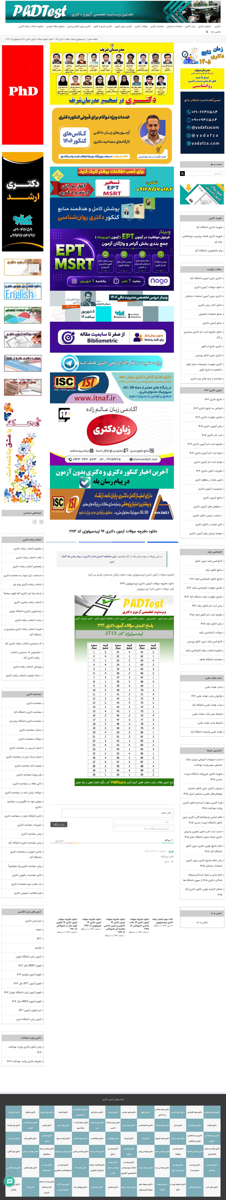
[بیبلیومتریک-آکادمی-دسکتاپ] (112, 323)
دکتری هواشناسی (97, 1138)
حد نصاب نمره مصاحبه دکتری (26, 884)
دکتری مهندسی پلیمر (145, 1151)
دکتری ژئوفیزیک (113, 1138)
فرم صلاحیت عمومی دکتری (28, 893)
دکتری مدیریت (113, 1112)
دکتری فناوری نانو (30, 1138)
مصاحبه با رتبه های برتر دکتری (206, 379)
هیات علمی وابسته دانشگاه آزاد (206, 732)
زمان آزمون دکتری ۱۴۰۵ (210, 426)
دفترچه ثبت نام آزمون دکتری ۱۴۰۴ (205, 444)
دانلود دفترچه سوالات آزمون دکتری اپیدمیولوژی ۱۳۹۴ (147, 584)
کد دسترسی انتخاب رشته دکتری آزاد (23, 644)
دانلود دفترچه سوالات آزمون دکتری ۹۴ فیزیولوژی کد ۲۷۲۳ (88, 922)
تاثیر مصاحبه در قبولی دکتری (27, 875)
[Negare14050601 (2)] (112, 292)
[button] (207, 32)
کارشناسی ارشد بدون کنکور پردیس (204, 642)
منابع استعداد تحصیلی (210, 314)
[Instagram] (41, 521)
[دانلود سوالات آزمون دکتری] (202, 186)
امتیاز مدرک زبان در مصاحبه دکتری (24, 757)
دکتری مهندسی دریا (162, 1167)
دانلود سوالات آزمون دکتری (208, 287)
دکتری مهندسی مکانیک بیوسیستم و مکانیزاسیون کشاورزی (128, 1168)
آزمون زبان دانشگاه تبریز (29, 1019)
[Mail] (34, 521)
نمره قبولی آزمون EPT (30, 1010)
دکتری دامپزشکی (14, 1112)
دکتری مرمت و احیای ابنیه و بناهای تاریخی (46, 1187)
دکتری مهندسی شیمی (80, 1151)
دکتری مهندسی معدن (162, 1151)
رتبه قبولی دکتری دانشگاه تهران (25, 611)
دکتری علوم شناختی (81, 1138)
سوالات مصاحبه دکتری (30, 739)
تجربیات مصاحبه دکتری (30, 825)
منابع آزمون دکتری (212, 323)
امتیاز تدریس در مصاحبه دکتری (25, 748)
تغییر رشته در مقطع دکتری (208, 480)
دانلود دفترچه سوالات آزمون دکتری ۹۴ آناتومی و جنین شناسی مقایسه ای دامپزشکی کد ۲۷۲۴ (112, 924)
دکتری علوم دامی (212, 1187)
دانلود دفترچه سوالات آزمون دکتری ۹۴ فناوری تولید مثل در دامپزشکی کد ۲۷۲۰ (63, 924)
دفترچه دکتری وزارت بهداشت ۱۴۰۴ (24, 1061)
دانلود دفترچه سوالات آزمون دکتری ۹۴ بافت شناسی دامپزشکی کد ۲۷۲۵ (138, 924)
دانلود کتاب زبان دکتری (210, 305)
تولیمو (38, 948)
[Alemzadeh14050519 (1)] (112, 405)
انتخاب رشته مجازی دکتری (28, 602)
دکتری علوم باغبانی (30, 1167)
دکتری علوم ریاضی (178, 1138)
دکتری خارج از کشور (211, 346)
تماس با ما (202, 922)
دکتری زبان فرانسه (13, 1125)
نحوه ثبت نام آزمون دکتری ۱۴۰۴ (205, 453)
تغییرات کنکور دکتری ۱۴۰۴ (209, 471)
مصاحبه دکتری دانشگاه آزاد (28, 712)
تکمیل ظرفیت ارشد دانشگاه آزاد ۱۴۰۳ (203, 597)
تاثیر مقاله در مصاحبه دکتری (27, 784)
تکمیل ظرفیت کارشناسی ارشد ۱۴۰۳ (204, 588)
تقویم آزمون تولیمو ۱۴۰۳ (29, 975)
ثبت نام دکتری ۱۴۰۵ (212, 435)
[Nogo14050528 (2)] (112, 230)
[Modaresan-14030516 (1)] (112, 44)
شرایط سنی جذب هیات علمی (207, 714)
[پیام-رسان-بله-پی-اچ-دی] (112, 467)
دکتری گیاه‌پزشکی (195, 1187)
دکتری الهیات (212, 1125)
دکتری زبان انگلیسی (14, 1167)
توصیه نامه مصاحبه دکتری (28, 766)
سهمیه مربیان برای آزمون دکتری (205, 533)
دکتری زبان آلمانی (14, 1151)
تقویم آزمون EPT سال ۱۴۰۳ (28, 983)
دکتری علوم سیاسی (129, 1112)
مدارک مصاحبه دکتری (30, 730)
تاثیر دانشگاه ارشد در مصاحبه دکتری (23, 816)
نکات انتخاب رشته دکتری (29, 558)
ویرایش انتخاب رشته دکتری (27, 667)
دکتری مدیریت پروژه (129, 1187)
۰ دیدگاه (157, 925)
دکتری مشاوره (30, 1112)
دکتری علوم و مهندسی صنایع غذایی (113, 1168)
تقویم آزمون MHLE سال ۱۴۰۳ (27, 1001)
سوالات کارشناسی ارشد (210, 633)
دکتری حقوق (145, 1112)
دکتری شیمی (46, 1125)
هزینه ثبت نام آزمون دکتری (208, 462)
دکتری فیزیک (129, 1138)
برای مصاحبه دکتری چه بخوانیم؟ (25, 866)
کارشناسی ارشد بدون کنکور (208, 561)
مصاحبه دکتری (34, 703)
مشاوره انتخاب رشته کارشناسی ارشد (204, 651)
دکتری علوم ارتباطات (162, 1125)
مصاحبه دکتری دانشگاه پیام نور (26, 721)
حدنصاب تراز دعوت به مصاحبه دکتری (23, 575)
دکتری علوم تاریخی (178, 1112)
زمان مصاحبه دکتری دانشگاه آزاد (25, 843)
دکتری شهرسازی (97, 1187)
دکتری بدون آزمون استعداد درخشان (203, 296)
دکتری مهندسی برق (63, 1138)
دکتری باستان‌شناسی (145, 1125)
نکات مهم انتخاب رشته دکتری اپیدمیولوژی (162, 921)
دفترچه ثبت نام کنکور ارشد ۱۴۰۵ (206, 615)
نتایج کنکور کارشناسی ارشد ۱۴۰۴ (206, 579)
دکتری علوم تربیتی (46, 1112)
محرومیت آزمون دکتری (210, 489)
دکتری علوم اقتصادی (195, 1112)
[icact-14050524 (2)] (112, 490)
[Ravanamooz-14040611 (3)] (112, 199)
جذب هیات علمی (213, 687)
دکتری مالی (178, 1125)
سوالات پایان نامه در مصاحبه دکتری (23, 793)
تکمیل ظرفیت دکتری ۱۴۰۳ (209, 417)
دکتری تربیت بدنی (128, 1125)
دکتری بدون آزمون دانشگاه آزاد (206, 278)
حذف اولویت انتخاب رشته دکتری (23, 676)
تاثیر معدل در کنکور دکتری (208, 524)
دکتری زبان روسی (14, 1138)
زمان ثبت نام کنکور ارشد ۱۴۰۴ (207, 606)
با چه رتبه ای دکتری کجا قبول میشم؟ (22, 593)
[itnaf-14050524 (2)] (112, 374)
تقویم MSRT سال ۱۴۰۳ (30, 966)
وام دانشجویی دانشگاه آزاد (208, 251)
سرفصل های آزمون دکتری (207, 507)
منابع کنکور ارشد (213, 570)
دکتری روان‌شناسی (194, 1125)
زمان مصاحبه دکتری (31, 834)
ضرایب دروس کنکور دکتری (206, 516)
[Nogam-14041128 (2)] (112, 106)
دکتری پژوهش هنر (80, 1187)
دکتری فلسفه (63, 1112)
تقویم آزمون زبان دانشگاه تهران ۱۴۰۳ (23, 992)
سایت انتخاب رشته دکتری (28, 620)
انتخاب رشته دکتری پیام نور (27, 584)
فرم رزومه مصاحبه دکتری (29, 775)
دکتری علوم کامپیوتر (162, 1138)
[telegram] (112, 354)
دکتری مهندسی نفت (97, 1151)
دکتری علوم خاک (80, 1167)
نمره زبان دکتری (33, 921)
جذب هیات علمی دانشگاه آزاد (207, 705)
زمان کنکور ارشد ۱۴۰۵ (211, 624)
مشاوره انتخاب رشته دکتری (28, 549)
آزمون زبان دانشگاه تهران (29, 957)
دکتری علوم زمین (63, 1125)
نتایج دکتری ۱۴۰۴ (213, 399)
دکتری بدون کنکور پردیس (209, 355)
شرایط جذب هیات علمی (210, 723)
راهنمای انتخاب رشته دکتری (27, 567)
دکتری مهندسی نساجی (31, 1151)
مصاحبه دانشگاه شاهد (211, 659)
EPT (39, 939)
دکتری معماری (113, 1187)
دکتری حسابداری (97, 1112)
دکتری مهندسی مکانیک (195, 1151)
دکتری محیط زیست (145, 1167)
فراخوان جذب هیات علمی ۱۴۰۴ (206, 696)
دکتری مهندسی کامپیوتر (63, 1151)
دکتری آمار (145, 1138)
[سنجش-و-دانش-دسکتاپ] (112, 168)
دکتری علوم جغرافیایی (212, 1112)
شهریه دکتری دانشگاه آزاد (209, 227)
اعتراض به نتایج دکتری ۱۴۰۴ (208, 408)
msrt (39, 930)
